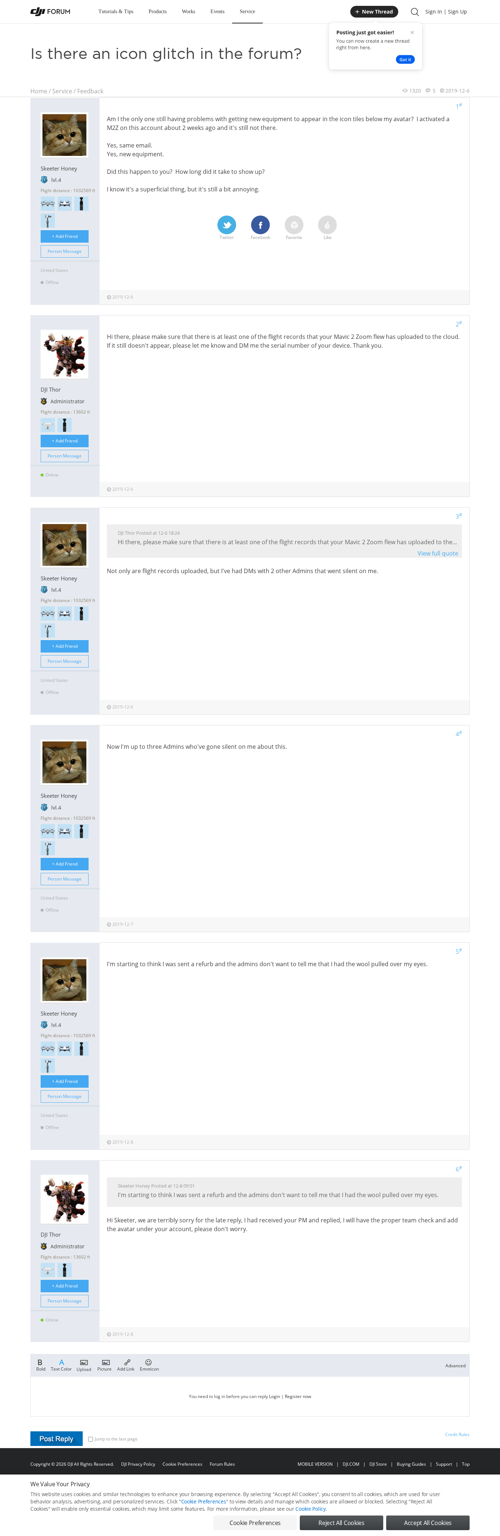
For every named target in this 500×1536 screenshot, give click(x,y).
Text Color (61, 1368)
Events (217, 11)
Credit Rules (457, 1434)
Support (444, 1464)
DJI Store (378, 1464)
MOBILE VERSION (315, 1464)
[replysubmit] (56, 1438)
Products (158, 11)
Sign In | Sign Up (446, 11)
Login (274, 1396)
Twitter (227, 237)
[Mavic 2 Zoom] (48, 204)
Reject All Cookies (341, 1523)
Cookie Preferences (182, 1464)
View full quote (438, 553)
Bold (40, 1368)
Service (247, 11)
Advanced (455, 1366)
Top (466, 1464)
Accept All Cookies (428, 1523)
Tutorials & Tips (115, 11)
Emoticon (149, 1368)
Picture (104, 1368)
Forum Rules (222, 1464)
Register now (298, 1396)
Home (38, 91)
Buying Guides (411, 1464)
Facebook (260, 237)
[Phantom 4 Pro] (48, 425)
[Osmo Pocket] (81, 204)
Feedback (90, 91)
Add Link (125, 1368)
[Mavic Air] (64, 204)
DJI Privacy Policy (138, 1464)
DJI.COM (351, 1464)
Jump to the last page (116, 1439)
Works (188, 11)
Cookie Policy (310, 1508)
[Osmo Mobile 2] (48, 220)
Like (328, 237)
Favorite (294, 237)
